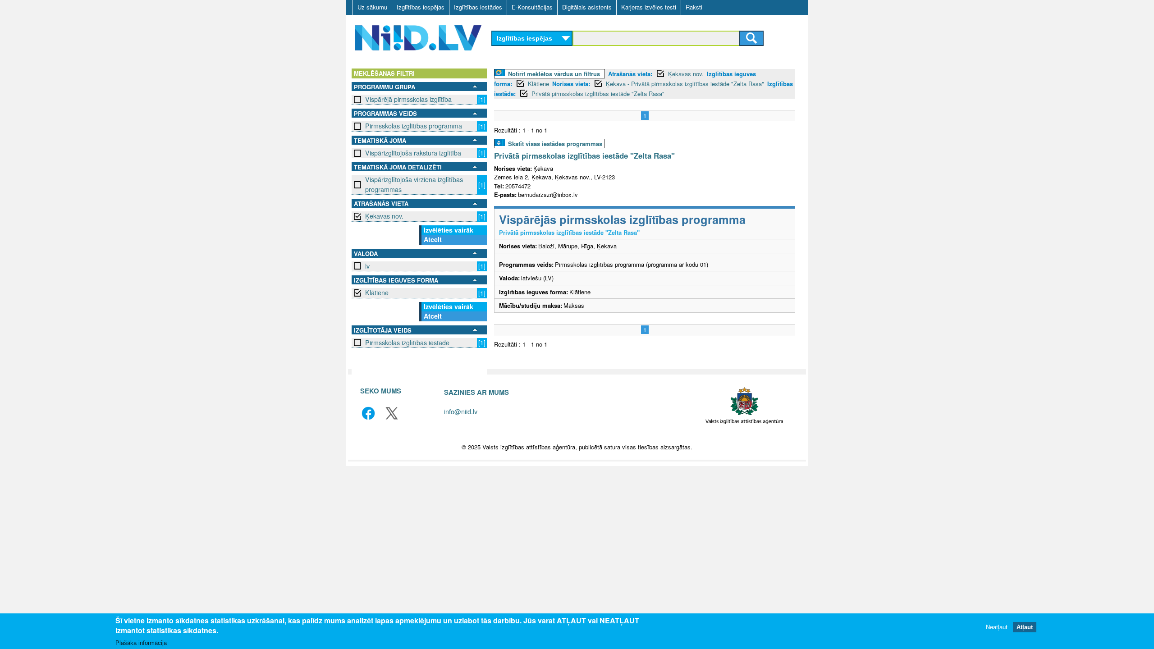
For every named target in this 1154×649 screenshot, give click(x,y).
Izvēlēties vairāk (448, 229)
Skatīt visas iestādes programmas (555, 143)
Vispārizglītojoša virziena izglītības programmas (414, 184)
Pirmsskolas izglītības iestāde (407, 342)
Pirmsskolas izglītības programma (413, 125)
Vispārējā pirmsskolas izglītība (408, 99)
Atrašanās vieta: (630, 73)
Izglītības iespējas (420, 7)
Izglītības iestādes (478, 7)
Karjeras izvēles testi (648, 7)
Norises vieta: (571, 83)
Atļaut (1025, 627)
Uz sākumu (372, 7)
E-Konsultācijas (532, 7)
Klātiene (377, 292)
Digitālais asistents (587, 7)
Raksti (694, 7)
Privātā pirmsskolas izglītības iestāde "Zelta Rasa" (597, 93)
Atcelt (433, 239)
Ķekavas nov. (384, 215)
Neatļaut (996, 627)
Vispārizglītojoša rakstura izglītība (413, 152)
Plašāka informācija (141, 643)
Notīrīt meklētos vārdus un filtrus (554, 73)
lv (367, 265)
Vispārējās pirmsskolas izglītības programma (622, 219)
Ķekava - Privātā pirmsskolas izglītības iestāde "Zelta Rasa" (685, 83)
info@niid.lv (460, 411)
